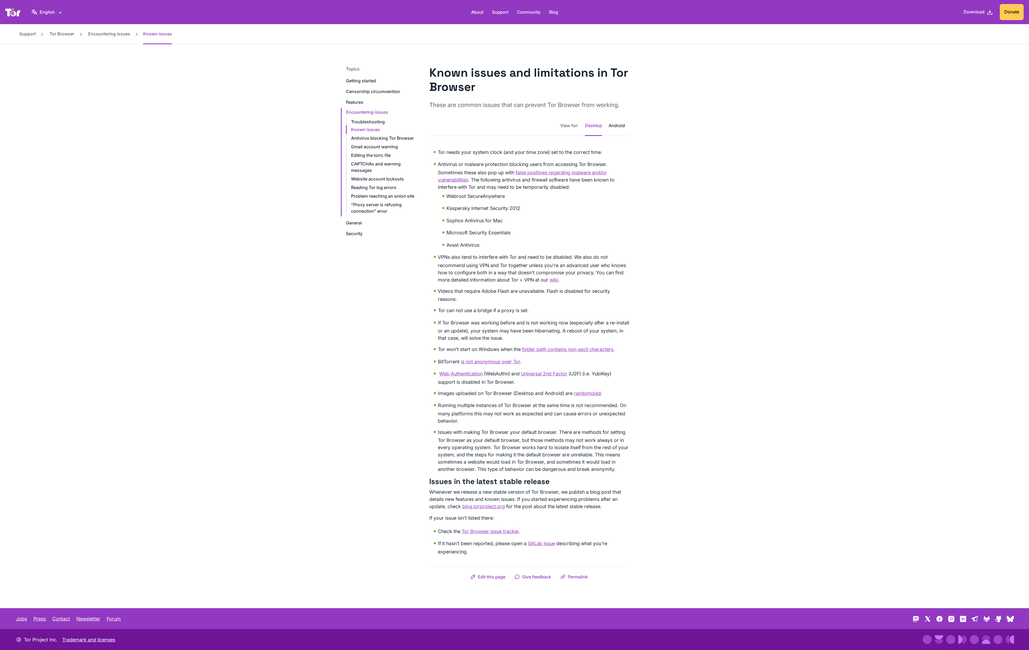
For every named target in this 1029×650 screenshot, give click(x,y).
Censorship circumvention (373, 91)
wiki (554, 280)
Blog (553, 12)
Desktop (593, 125)
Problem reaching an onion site (382, 196)
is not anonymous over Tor (490, 361)
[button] (488, 577)
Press (39, 619)
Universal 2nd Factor (544, 373)
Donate (1011, 11)
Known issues (365, 129)
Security (354, 233)
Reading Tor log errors (373, 187)
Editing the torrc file (371, 155)
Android (617, 125)
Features (354, 102)
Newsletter (88, 619)
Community (528, 12)
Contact (61, 619)
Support (500, 12)
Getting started (361, 80)
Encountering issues (109, 33)
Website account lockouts (377, 179)
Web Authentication (461, 373)
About (477, 12)
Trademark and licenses (88, 639)
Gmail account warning (374, 146)
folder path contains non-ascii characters (567, 349)
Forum (114, 619)
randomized (587, 393)
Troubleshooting (368, 121)
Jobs (21, 619)
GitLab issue (541, 543)
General (354, 223)
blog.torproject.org (483, 506)
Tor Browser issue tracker (490, 531)
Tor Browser (62, 33)
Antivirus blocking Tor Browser (382, 138)
